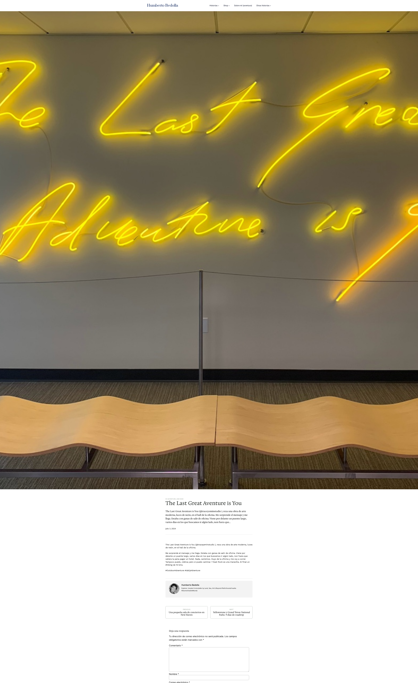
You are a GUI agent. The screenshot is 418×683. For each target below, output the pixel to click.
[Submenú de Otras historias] (270, 5)
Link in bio (179, 499)
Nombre (174, 674)
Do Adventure (170, 499)
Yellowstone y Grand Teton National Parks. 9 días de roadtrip (231, 613)
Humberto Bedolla (162, 5)
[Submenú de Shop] (229, 5)
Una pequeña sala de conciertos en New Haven (186, 613)
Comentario (176, 645)
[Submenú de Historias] (218, 5)
